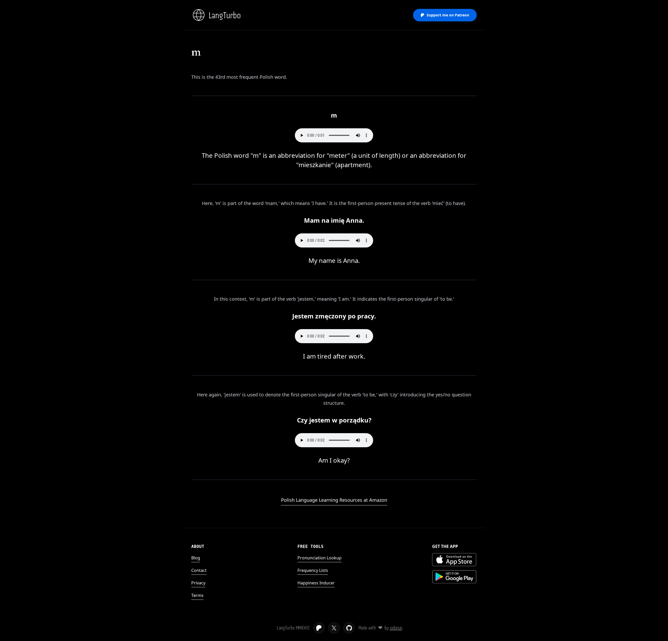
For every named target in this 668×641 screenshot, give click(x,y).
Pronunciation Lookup (319, 558)
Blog (195, 558)
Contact (199, 570)
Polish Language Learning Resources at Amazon (334, 500)
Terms (197, 595)
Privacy (198, 583)
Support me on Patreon (448, 15)
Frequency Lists (312, 570)
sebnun (396, 628)
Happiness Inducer (316, 583)
